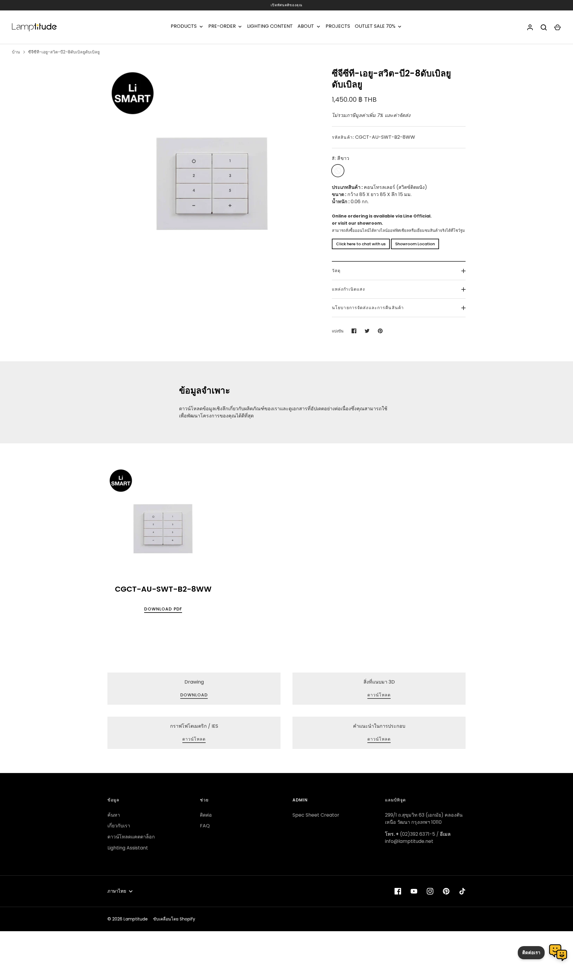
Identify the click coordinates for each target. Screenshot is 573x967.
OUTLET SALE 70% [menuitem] (375, 26)
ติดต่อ (206, 815)
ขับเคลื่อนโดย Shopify (174, 919)
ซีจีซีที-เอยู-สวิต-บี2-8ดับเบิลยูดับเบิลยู (64, 52)
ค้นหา (113, 815)
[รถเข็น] (557, 27)
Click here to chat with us (361, 244)
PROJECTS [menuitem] (338, 26)
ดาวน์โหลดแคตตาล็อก (131, 836)
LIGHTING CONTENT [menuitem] (270, 26)
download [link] (194, 695)
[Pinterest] (446, 891)
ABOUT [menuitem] (306, 26)
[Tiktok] (462, 891)
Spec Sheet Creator (315, 815)
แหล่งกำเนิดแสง (348, 289)
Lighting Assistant (127, 847)
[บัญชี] (530, 27)
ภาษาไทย (116, 891)
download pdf (163, 609)
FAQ (205, 825)
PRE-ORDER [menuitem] (222, 26)
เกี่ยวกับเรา (118, 825)
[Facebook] (397, 891)
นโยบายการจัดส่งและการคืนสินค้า (368, 308)
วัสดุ (336, 271)
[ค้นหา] (543, 27)
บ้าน (16, 52)
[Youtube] (413, 891)
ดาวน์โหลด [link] (379, 695)
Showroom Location (415, 244)
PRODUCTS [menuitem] (184, 26)
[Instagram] (430, 891)
